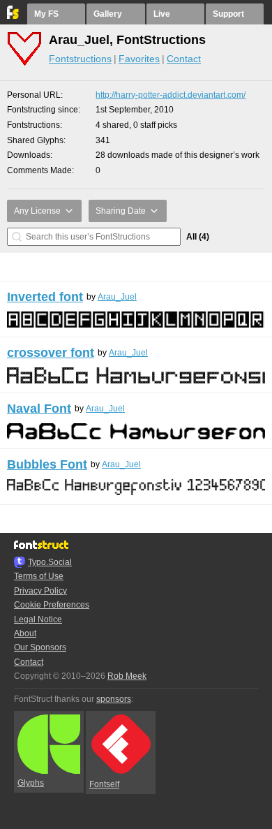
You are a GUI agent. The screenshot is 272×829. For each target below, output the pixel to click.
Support (228, 14)
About (25, 633)
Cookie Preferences (51, 605)
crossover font (50, 353)
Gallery (107, 14)
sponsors (113, 699)
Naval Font (39, 409)
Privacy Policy (40, 591)
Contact (184, 58)
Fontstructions (80, 58)
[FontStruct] (13, 16)
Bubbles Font (47, 464)
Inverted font (45, 297)
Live (161, 14)
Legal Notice (38, 619)
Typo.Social (50, 562)
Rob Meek (126, 676)
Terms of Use (38, 576)
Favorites (139, 58)
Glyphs (30, 783)
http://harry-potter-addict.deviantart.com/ (170, 95)
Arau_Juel (117, 297)
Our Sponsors (40, 647)
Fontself (104, 784)
